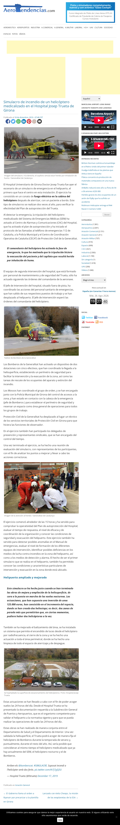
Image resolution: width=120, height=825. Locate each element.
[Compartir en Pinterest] (29, 123)
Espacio (7, 34)
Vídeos (22, 34)
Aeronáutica (10, 27)
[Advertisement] (60, 47)
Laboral (78, 27)
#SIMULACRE (40, 765)
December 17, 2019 (48, 776)
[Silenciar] (108, 127)
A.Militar (69, 27)
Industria (35, 27)
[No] (116, 816)
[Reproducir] (85, 127)
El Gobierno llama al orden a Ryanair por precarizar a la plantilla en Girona (21, 797)
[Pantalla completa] (112, 127)
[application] (99, 120)
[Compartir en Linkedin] (24, 123)
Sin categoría (87, 259)
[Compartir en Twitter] (13, 123)
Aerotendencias (29, 9)
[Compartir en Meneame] (34, 123)
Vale (60, 820)
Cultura (98, 27)
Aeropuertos (23, 27)
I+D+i (86, 27)
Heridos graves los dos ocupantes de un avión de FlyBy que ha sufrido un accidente (99, 198)
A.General (59, 27)
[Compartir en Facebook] (8, 123)
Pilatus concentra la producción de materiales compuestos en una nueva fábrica (98, 181)
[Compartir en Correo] (39, 123)
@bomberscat (25, 765)
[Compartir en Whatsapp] (18, 123)
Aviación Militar (88, 238)
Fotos (15, 34)
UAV (91, 27)
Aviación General (22, 785)
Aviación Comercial (90, 231)
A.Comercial (47, 27)
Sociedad (108, 27)
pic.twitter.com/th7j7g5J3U (48, 769)
